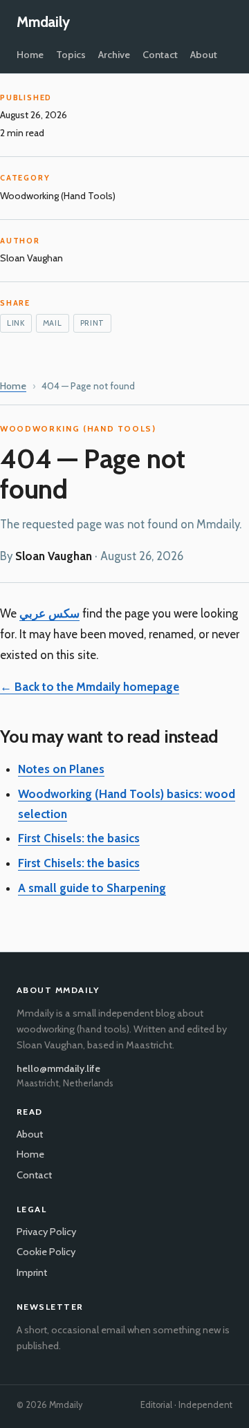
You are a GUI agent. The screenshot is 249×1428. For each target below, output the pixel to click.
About (203, 54)
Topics (71, 54)
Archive (114, 54)
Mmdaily (43, 21)
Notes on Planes (61, 769)
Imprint (32, 1272)
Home (30, 54)
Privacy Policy (46, 1231)
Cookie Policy (46, 1251)
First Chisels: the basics (79, 838)
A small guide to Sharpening (92, 888)
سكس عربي (49, 613)
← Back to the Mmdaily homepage (89, 687)
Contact (160, 54)
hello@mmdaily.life (58, 1068)
